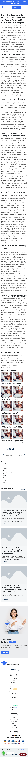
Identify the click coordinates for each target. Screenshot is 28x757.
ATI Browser (6, 463)
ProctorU (5, 477)
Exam (11, 689)
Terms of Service (13, 719)
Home (2, 25)
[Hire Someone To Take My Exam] (5, 7)
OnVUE (4, 475)
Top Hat (5, 482)
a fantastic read (18, 357)
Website (3, 223)
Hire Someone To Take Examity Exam (14, 25)
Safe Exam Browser (14, 691)
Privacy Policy (13, 723)
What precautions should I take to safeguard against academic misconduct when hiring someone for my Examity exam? (14, 513)
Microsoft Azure (7, 473)
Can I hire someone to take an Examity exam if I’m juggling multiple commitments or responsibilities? (12, 551)
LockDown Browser (8, 472)
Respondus (5, 479)
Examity (5, 466)
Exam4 (4, 465)
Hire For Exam (22, 749)
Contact (14, 725)
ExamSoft (5, 468)
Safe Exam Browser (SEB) (9, 480)
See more (23, 489)
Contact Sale (14, 669)
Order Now (16, 7)
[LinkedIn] (13, 449)
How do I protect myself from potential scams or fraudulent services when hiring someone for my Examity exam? (14, 588)
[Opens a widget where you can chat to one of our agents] (23, 754)
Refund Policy (13, 721)
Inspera (4, 470)
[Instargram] (18, 755)
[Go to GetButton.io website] (3, 755)
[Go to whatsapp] (3, 753)
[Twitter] (10, 449)
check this (22, 261)
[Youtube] (16, 755)
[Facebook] (7, 449)
